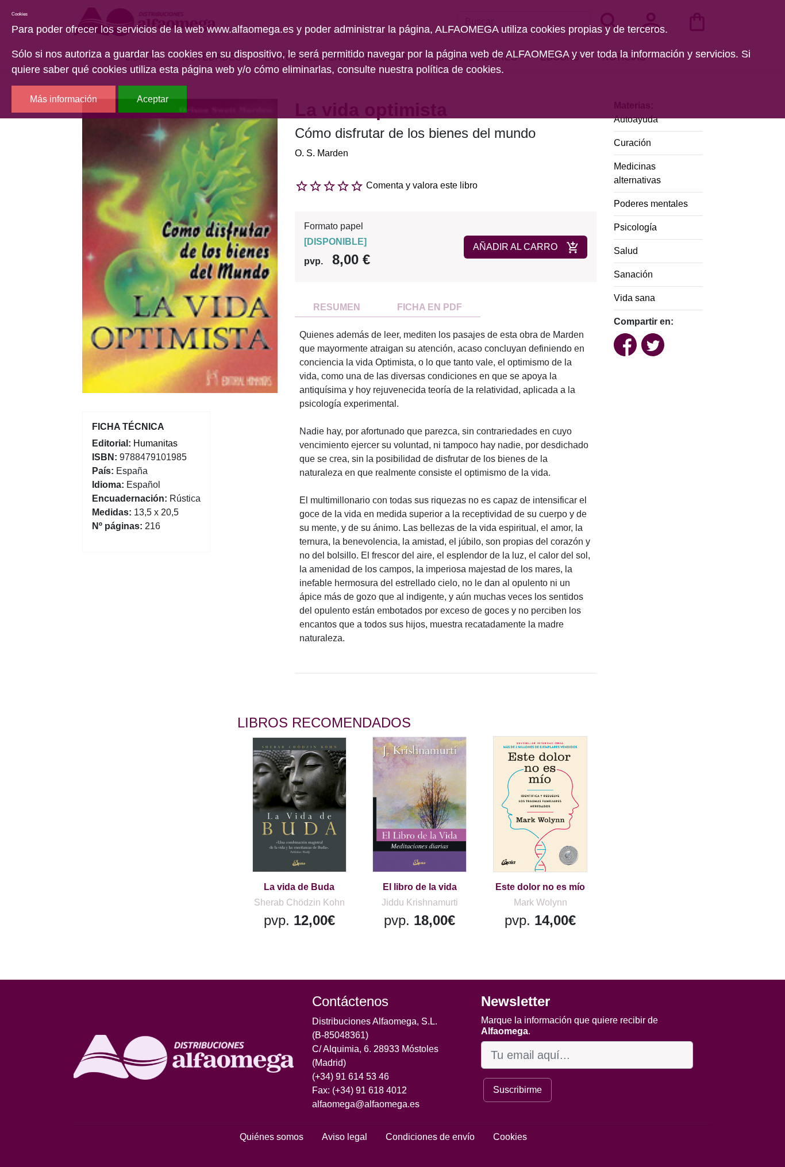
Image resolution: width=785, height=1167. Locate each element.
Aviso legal (344, 1137)
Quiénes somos (271, 1137)
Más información (63, 99)
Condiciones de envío (430, 1137)
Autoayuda (636, 119)
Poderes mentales (651, 204)
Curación (632, 143)
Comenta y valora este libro (422, 185)
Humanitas (155, 443)
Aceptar (152, 99)
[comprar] (308, 762)
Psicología (635, 227)
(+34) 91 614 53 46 (350, 1076)
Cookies (510, 1137)
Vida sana (634, 298)
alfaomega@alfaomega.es (366, 1104)
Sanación (633, 274)
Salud (626, 251)
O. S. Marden (321, 153)
